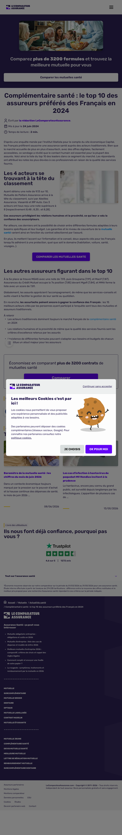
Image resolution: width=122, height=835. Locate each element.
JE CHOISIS (72, 449)
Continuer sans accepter (95, 386)
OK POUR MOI (98, 449)
